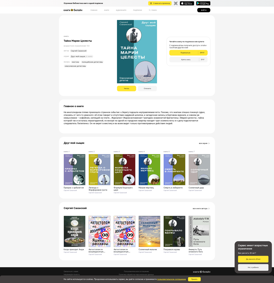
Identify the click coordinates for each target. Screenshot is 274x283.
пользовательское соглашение (171, 279)
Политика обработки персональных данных (136, 275)
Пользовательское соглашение (136, 271)
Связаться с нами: (71, 271)
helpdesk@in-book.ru (72, 275)
